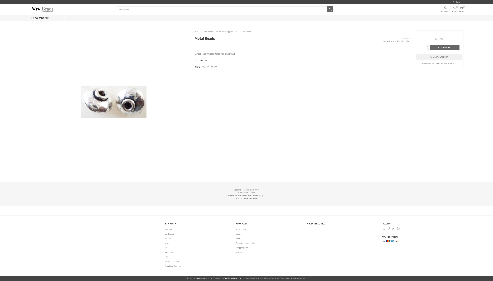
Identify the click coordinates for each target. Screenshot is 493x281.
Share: (197, 67)
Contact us (169, 234)
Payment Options (172, 261)
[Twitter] (384, 229)
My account (445, 11)
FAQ (166, 257)
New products (171, 252)
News (167, 243)
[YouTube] (394, 229)
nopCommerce (203, 278)
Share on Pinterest (212, 67)
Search (330, 9)
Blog (166, 248)
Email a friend (216, 67)
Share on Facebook (207, 67)
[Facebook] (389, 229)
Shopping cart (242, 248)
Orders (239, 234)
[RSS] (399, 229)
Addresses (240, 238)
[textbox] (221, 9)
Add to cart (445, 47)
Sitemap (168, 229)
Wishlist (239, 252)
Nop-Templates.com (232, 278)
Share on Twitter (203, 67)
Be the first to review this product (396, 41)
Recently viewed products (247, 243)
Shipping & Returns (173, 266)
